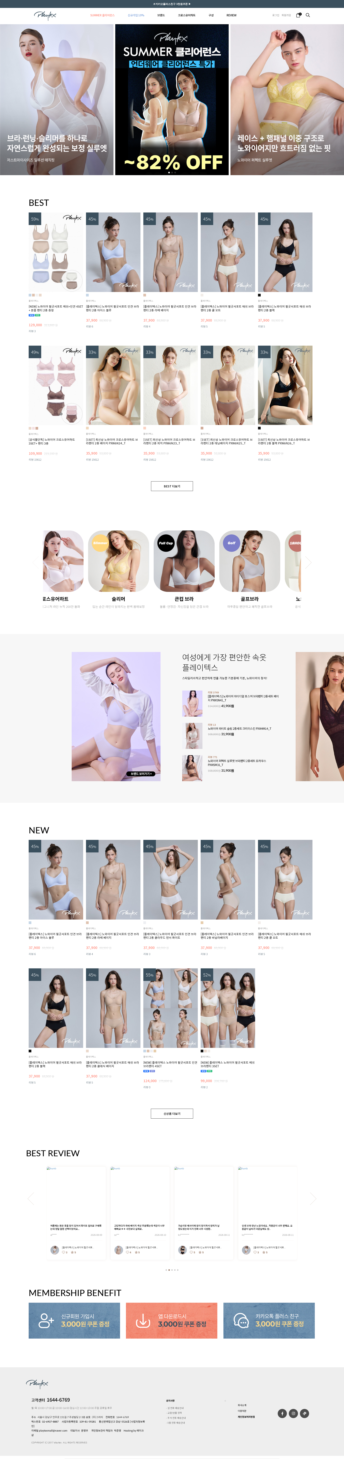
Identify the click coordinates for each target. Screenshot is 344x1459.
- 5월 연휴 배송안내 (175, 1422)
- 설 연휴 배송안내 (175, 1408)
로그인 (275, 15)
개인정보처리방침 (246, 1416)
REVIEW (231, 15)
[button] (169, 172)
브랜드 (161, 15)
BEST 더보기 (172, 486)
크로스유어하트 (186, 15)
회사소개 (242, 1405)
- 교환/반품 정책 (174, 1412)
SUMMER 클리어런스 (102, 15)
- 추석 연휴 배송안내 (176, 1418)
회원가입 (286, 15)
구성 (211, 15)
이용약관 (242, 1411)
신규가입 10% (136, 15)
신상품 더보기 (172, 1113)
